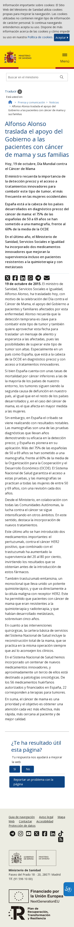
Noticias (54, 102)
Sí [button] (15, 769)
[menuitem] (22, 817)
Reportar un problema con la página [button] (33, 782)
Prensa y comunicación (31, 102)
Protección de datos (22, 826)
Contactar (25, 821)
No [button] (28, 769)
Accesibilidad (44, 821)
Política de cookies (40, 37)
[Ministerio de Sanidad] (19, 56)
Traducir (11, 91)
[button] (65, 55)
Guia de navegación (22, 817)
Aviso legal (46, 817)
